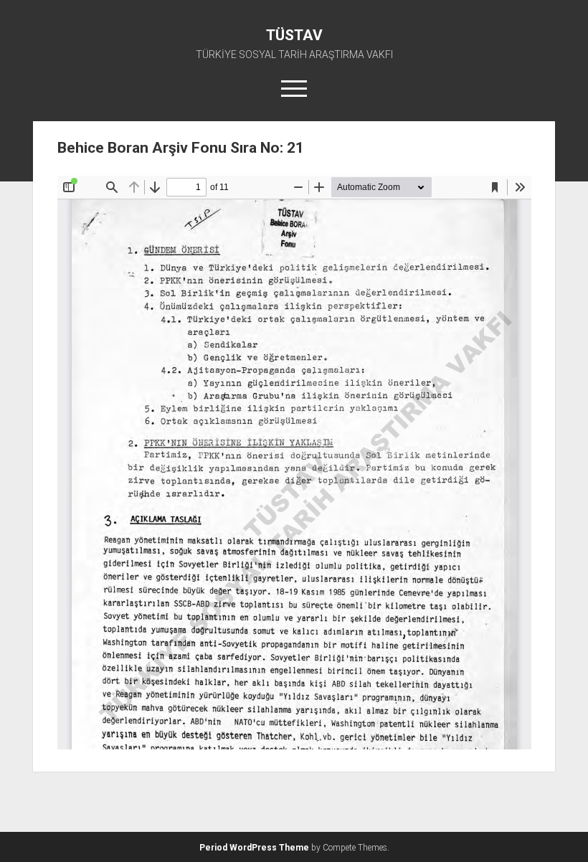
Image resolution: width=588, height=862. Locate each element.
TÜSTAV (294, 35)
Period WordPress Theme (254, 848)
